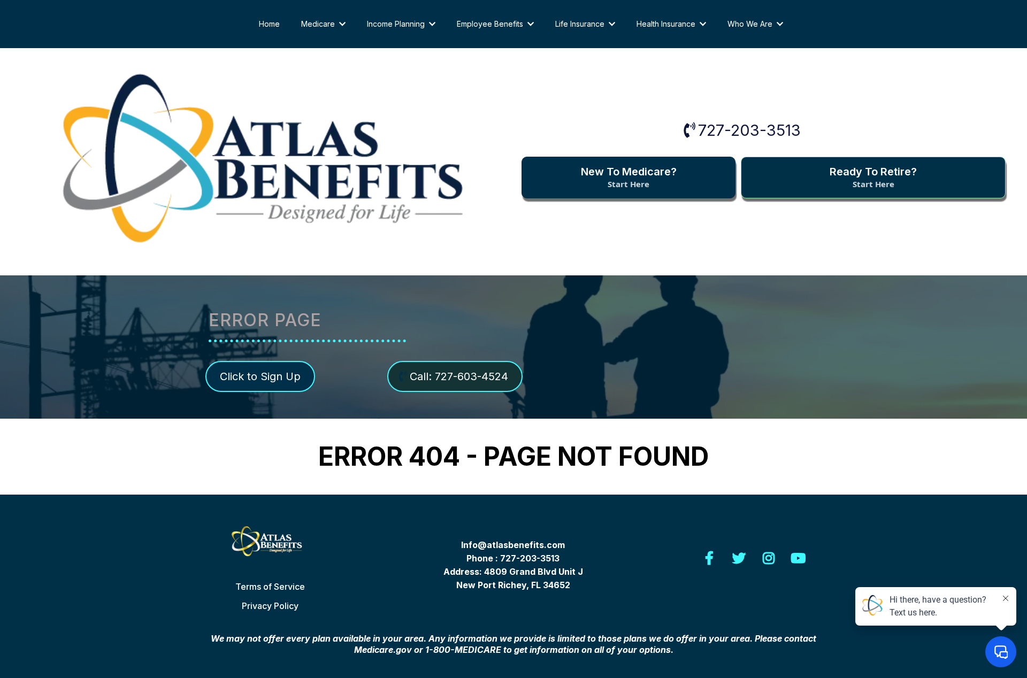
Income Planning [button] (397, 23)
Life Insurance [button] (581, 23)
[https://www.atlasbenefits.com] (270, 545)
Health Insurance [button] (667, 23)
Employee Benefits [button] (491, 23)
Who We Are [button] (751, 23)
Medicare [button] (319, 23)
